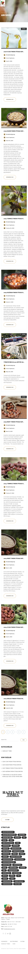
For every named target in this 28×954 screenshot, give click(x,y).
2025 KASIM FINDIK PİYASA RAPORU (15, 131)
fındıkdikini (15, 845)
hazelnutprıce (17, 864)
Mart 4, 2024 (9, 568)
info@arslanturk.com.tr (9, 929)
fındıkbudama (6, 845)
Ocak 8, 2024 (9, 636)
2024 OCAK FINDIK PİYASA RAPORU (15, 627)
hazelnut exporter (15, 856)
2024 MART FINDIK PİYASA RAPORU (15, 558)
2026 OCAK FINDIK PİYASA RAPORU (15, 51)
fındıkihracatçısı (16, 848)
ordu (4, 870)
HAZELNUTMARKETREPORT (8, 862)
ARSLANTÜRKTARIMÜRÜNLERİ (9, 834)
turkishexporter (7, 881)
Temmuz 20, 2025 (10, 228)
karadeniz (22, 867)
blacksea (17, 837)
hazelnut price (6, 864)
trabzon (5, 878)
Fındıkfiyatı (5, 848)
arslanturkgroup (10, 55)
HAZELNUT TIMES (7, 751)
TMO (19, 875)
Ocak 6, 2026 (9, 61)
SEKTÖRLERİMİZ (14, 941)
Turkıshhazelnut (7, 884)
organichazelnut (13, 870)
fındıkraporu (6, 853)
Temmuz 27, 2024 (10, 493)
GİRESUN (22, 853)
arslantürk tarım (7, 837)
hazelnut (5, 856)
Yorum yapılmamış (10, 58)
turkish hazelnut (19, 881)
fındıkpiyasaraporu (18, 851)
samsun (12, 875)
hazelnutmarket (20, 859)
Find (23, 739)
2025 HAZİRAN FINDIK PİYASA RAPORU (16, 292)
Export (4, 840)
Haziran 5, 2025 (9, 302)
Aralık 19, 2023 (9, 708)
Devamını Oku (9, 99)
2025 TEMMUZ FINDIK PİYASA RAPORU (16, 218)
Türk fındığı (17, 884)
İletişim (7, 819)
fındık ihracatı (6, 851)
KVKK (14, 943)
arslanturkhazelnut (8, 832)
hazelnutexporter (7, 859)
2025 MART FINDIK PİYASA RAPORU (15, 422)
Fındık (17, 842)
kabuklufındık (13, 867)
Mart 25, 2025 (9, 431)
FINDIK (11, 840)
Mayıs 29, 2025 (9, 371)
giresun (14, 853)
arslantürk (22, 834)
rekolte (5, 875)
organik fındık (6, 873)
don (24, 837)
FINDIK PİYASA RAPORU (8, 842)
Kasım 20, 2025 (9, 140)
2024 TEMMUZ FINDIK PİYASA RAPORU (16, 483)
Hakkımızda (4, 941)
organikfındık (16, 873)
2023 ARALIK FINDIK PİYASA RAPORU (15, 698)
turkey (12, 878)
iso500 (4, 867)
